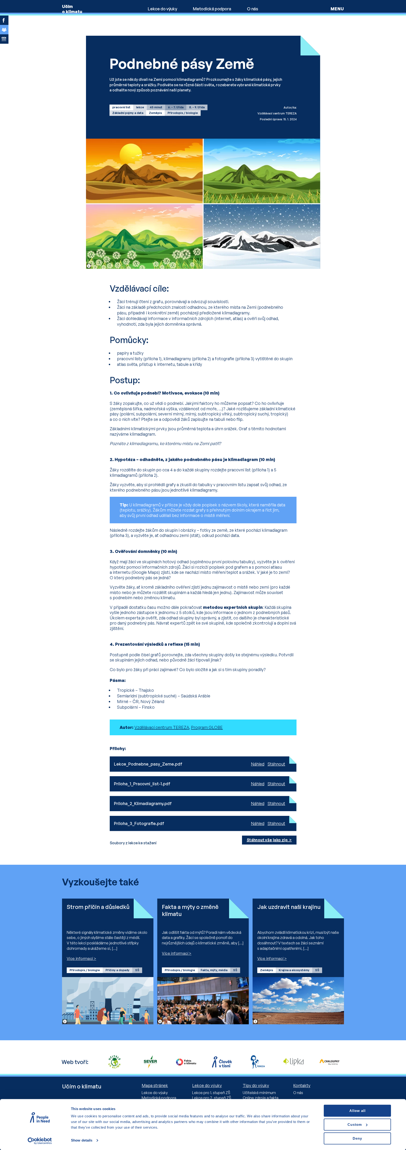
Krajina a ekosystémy (294, 970)
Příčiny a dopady (117, 970)
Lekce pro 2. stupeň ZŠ (211, 1097)
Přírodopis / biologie (183, 113)
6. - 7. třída (175, 107)
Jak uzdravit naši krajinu (288, 906)
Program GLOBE (207, 727)
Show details (81, 1140)
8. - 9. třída (197, 107)
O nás (252, 8)
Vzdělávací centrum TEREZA (161, 727)
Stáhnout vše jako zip (268, 839)
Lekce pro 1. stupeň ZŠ (211, 1092)
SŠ (137, 970)
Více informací (80, 958)
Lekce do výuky (162, 8)
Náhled (257, 764)
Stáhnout (276, 764)
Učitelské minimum (259, 1092)
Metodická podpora (212, 8)
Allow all (357, 1111)
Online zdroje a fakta (260, 1097)
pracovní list (121, 107)
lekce (140, 107)
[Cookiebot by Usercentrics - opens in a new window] (39, 1140)
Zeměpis (155, 113)
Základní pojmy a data (127, 113)
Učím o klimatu (72, 9)
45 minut (156, 107)
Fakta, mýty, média (214, 970)
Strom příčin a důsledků (98, 906)
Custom (354, 1125)
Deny (357, 1138)
